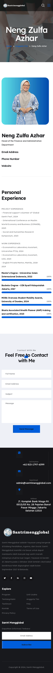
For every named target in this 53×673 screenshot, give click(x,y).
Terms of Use (32, 608)
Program (6, 594)
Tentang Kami (8, 599)
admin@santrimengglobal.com (33, 483)
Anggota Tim (21, 46)
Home (9, 46)
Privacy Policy (8, 613)
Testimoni (6, 604)
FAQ (28, 604)
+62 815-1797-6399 (33, 464)
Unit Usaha (31, 594)
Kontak (5, 608)
